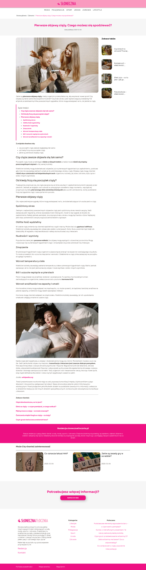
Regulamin (60, 567)
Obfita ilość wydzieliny (31, 123)
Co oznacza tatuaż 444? (56, 453)
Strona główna (21, 16)
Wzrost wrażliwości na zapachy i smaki (37, 137)
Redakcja (22, 548)
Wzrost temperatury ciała (32, 131)
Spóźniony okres (29, 120)
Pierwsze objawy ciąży (30, 117)
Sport (69, 10)
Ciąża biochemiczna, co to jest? (29, 402)
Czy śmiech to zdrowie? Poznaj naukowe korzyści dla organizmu (121, 50)
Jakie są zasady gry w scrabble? (112, 454)
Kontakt (22, 552)
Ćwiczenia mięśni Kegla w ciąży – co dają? (33, 415)
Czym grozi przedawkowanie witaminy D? (111, 536)
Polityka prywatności (24, 567)
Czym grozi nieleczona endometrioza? (32, 420)
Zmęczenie (27, 128)
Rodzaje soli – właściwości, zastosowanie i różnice (120, 64)
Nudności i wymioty (30, 126)
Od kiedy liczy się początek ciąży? (35, 114)
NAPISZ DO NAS (73, 498)
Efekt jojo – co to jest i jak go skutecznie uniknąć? (121, 79)
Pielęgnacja (58, 10)
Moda (47, 10)
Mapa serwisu (44, 567)
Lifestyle (97, 10)
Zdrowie (87, 10)
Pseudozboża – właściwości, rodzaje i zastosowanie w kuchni (120, 93)
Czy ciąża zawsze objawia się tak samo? (37, 111)
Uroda (77, 10)
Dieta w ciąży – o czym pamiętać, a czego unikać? (36, 407)
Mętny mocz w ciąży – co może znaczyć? (32, 411)
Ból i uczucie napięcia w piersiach (35, 134)
